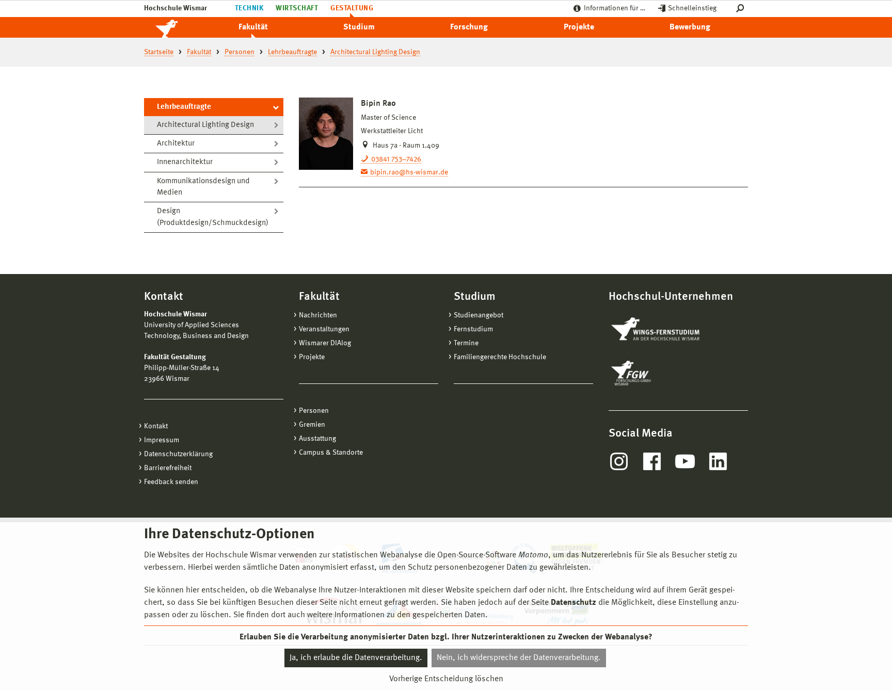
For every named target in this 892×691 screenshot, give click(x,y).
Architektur (176, 144)
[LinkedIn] (718, 461)
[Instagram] (619, 461)
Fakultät (253, 27)
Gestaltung (351, 8)
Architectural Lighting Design (205, 125)
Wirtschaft (297, 8)
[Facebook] (652, 461)
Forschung (469, 27)
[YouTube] (685, 461)
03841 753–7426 (396, 159)
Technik (249, 8)
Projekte (579, 27)
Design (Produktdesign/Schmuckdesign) (212, 217)
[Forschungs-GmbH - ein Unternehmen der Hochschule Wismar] (655, 373)
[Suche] (742, 8)
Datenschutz (573, 603)
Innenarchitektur (185, 162)
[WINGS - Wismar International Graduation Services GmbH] (667, 329)
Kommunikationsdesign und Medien (203, 187)
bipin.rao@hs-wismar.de (409, 172)
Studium (359, 27)
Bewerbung (690, 27)
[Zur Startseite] (177, 27)
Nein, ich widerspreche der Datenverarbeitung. (519, 658)
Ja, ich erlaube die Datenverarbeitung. (356, 658)
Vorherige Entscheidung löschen (446, 679)
